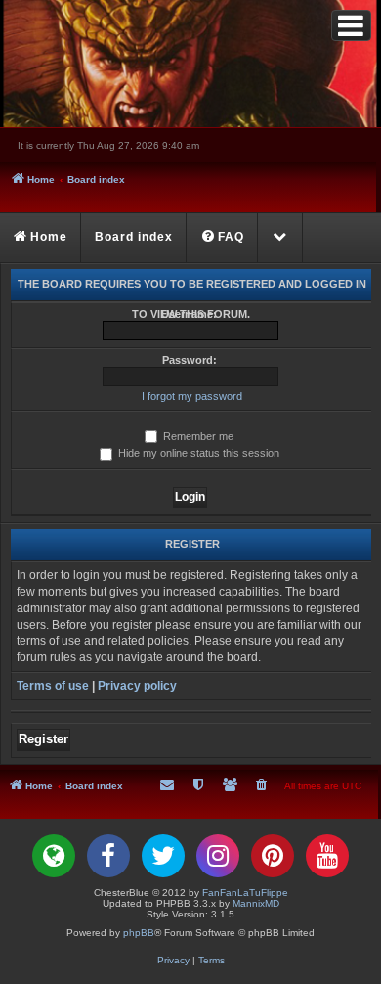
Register (43, 739)
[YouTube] (327, 855)
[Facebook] (108, 855)
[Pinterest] (272, 855)
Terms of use (53, 686)
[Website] (53, 855)
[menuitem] (223, 237)
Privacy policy (137, 686)
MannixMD (256, 903)
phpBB (138, 932)
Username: (189, 314)
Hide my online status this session (197, 453)
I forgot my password (192, 396)
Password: (189, 360)
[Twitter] (163, 855)
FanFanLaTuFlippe (245, 892)
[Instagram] (217, 855)
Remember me (196, 436)
